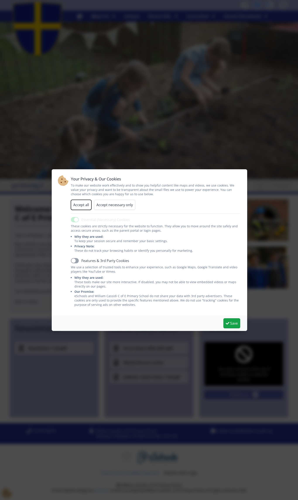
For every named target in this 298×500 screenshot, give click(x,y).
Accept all (81, 204)
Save (233, 323)
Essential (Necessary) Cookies (105, 219)
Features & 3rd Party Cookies (105, 260)
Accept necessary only (114, 204)
